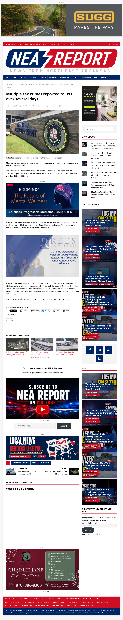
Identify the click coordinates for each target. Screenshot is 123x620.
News (15, 77)
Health (43, 77)
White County (71, 606)
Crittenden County (72, 598)
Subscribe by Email (89, 77)
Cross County (88, 598)
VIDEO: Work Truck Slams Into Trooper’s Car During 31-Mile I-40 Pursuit (103, 165)
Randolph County (11, 606)
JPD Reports (53, 106)
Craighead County (41, 106)
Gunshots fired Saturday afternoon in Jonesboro (65, 353)
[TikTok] (99, 358)
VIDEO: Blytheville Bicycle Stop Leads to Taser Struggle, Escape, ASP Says (98, 492)
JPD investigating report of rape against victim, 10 (16, 353)
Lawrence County (59, 602)
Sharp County (27, 606)
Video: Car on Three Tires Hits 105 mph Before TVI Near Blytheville (102, 155)
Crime (23, 77)
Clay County (23, 598)
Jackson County (43, 602)
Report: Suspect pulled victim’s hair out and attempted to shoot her (40, 354)
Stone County (57, 606)
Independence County (13, 602)
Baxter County (10, 598)
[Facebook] (90, 350)
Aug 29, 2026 (105, 284)
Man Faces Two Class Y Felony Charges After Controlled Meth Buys (103, 195)
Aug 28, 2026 (92, 337)
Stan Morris (26, 106)
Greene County (101, 598)
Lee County (73, 602)
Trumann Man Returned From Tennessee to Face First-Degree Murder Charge (103, 185)
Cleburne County (38, 598)
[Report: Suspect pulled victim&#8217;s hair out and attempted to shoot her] (42, 344)
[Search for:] (99, 129)
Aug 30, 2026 (92, 231)
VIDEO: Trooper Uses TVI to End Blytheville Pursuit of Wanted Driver (103, 175)
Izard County (29, 602)
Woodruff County (86, 606)
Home (7, 77)
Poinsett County (103, 602)
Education (64, 77)
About (103, 77)
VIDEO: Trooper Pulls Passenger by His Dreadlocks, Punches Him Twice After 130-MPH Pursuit (103, 146)
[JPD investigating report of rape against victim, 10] (17, 344)
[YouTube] (108, 350)
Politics (32, 77)
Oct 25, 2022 (14, 106)
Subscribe (64, 426)
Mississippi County (87, 602)
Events (75, 77)
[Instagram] (99, 350)
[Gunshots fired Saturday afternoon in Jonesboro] (67, 344)
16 (99, 310)
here (67, 299)
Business (52, 77)
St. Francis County (42, 606)
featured (45, 463)
